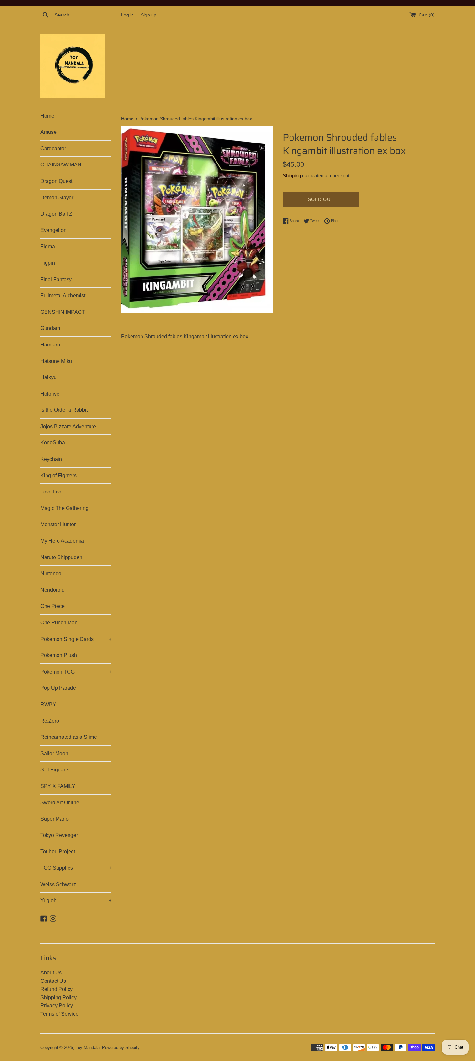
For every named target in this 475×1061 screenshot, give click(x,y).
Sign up (148, 14)
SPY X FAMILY (57, 786)
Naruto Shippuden (61, 557)
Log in (127, 14)
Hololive (49, 394)
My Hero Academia (62, 541)
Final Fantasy (56, 279)
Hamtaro (50, 344)
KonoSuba (52, 442)
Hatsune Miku (56, 361)
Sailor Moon (54, 753)
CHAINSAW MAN (60, 164)
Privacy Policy (56, 1005)
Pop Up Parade (58, 688)
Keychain (51, 459)
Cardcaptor (53, 148)
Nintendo (50, 573)
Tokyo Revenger (59, 835)
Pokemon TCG (75, 671)
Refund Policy (56, 989)
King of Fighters (58, 475)
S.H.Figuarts (54, 769)
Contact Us (53, 981)
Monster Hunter (58, 524)
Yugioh (75, 900)
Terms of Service (59, 1014)
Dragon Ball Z (56, 214)
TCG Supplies (75, 868)
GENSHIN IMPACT (62, 312)
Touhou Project (57, 851)
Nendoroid (52, 590)
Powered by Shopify (121, 1047)
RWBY (48, 704)
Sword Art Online (59, 802)
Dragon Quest (56, 181)
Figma (47, 246)
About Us (51, 972)
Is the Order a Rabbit (64, 410)
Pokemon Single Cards (75, 639)
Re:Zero (49, 721)
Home (47, 116)
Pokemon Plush (58, 655)
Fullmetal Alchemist (62, 295)
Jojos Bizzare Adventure (68, 426)
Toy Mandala (88, 1047)
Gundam (50, 328)
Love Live (51, 491)
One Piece (52, 606)
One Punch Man (59, 622)
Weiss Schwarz (58, 884)
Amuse (48, 132)
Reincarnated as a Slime (68, 737)
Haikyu (48, 377)
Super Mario (54, 819)
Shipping (292, 175)
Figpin (47, 263)
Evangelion (53, 230)
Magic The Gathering (64, 508)
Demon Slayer (56, 197)
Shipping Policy (58, 997)
